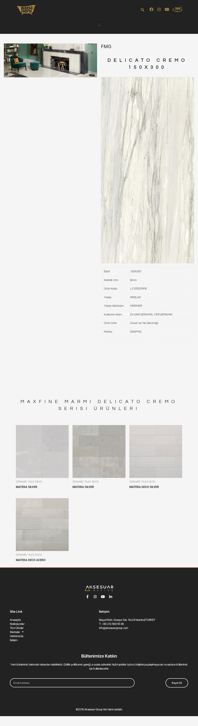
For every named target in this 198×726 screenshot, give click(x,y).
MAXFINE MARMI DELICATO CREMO (99, 401)
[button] (142, 10)
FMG (106, 46)
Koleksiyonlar (17, 623)
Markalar (15, 632)
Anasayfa (15, 619)
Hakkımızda (16, 636)
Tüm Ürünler (16, 627)
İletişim (13, 640)
